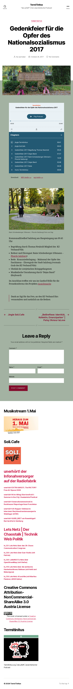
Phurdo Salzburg (19, 256)
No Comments (54, 57)
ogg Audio (38, 177)
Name (11, 367)
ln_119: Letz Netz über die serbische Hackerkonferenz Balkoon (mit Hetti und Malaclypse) (20, 569)
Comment (13, 348)
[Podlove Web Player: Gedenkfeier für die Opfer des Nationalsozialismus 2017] (36, 138)
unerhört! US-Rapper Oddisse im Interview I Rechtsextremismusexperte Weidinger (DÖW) (20, 511)
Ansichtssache (44, 284)
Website (11, 377)
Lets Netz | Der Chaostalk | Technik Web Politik (21, 534)
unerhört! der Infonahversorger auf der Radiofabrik (20, 476)
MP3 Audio (26, 177)
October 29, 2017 (37, 57)
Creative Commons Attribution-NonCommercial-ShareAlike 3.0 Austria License (21, 618)
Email (39, 367)
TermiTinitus (36, 5)
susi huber (22, 57)
